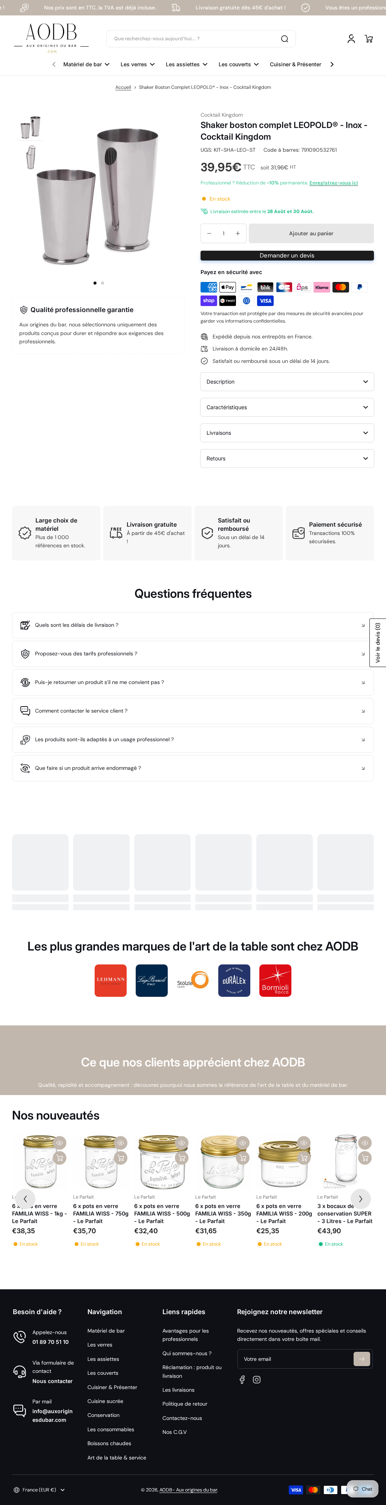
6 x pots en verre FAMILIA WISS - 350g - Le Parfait (223, 1213)
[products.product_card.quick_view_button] (59, 1143)
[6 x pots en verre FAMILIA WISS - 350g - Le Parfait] (223, 1162)
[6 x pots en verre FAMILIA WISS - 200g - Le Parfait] (284, 1162)
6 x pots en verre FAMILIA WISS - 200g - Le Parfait (284, 1213)
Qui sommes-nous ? (186, 1353)
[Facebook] (242, 1379)
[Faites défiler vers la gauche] (54, 62)
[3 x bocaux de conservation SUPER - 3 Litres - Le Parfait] (345, 1162)
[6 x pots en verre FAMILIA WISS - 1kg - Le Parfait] (40, 1162)
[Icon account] (351, 38)
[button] (368, 39)
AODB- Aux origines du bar (188, 1490)
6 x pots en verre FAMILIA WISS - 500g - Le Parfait (162, 1213)
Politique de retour (184, 1403)
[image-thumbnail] (31, 127)
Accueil (123, 87)
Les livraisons (178, 1389)
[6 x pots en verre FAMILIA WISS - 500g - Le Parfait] (162, 1162)
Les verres (99, 1344)
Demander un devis (287, 255)
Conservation (103, 1415)
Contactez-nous (182, 1418)
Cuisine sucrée (105, 1401)
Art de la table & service (116, 1457)
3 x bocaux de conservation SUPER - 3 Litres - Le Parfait (344, 1213)
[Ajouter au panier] (59, 1158)
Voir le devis (377, 643)
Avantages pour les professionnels (185, 1334)
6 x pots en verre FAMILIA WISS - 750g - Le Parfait (101, 1213)
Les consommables (110, 1429)
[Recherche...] (285, 39)
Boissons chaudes (109, 1443)
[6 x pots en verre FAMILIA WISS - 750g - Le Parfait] (101, 1162)
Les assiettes (103, 1359)
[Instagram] (256, 1379)
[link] (111, 980)
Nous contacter (52, 1381)
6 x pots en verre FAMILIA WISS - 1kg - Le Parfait (39, 1213)
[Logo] (51, 38)
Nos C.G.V (174, 1432)
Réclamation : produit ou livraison (192, 1371)
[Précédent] (25, 1199)
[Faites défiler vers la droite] (332, 62)
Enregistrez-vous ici (333, 183)
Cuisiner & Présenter (112, 1387)
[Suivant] (361, 1199)
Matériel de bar (106, 1330)
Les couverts (102, 1372)
